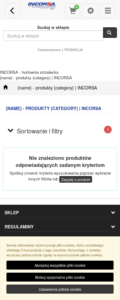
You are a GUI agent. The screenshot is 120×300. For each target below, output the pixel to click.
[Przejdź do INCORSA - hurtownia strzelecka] (5, 87)
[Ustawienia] (90, 10)
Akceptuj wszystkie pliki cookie (60, 265)
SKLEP (12, 212)
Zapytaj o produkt (75, 179)
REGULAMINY (19, 226)
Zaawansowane (49, 49)
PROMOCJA (73, 49)
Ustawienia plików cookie (60, 289)
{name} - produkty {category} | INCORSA (57, 88)
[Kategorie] (107, 10)
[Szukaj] (110, 32)
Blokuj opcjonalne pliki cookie (60, 277)
